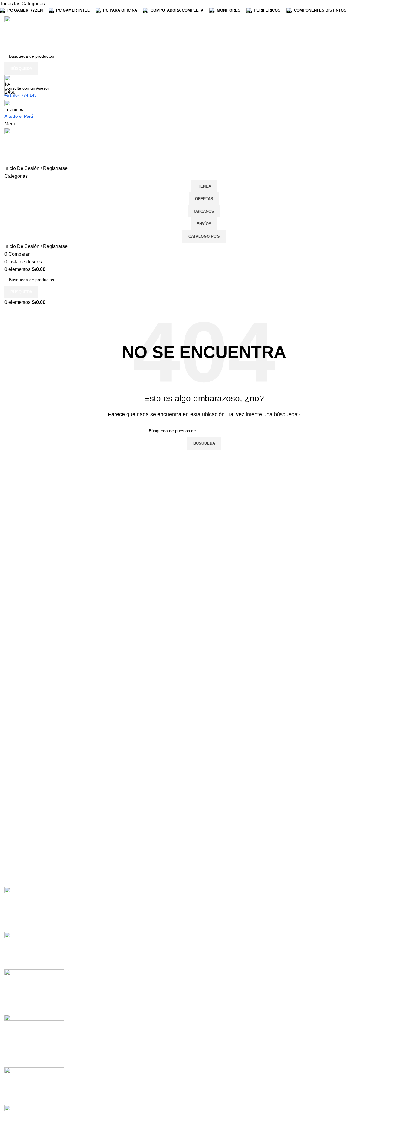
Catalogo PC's (204, 236)
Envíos (204, 224)
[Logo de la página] (38, 32)
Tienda (204, 186)
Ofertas (204, 199)
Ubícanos (204, 211)
